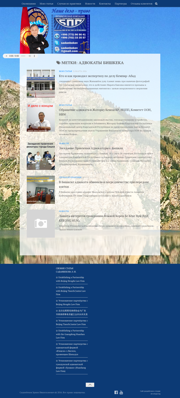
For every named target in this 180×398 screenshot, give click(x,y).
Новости (90, 3)
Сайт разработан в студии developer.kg (150, 392)
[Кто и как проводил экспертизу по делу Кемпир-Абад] (41, 84)
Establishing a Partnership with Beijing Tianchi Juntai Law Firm (71, 291)
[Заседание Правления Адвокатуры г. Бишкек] (41, 156)
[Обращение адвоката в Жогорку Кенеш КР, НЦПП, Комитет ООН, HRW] (41, 117)
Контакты (105, 3)
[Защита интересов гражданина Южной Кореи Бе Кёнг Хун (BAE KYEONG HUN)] (41, 224)
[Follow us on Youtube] (121, 392)
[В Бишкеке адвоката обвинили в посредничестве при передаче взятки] (41, 190)
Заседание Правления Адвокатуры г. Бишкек (91, 148)
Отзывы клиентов (141, 3)
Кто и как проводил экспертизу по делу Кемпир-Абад (97, 76)
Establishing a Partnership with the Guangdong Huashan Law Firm (70, 334)
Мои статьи (46, 3)
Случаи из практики (69, 3)
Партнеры (121, 3)
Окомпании (29, 3)
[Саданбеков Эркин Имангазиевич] (116, 392)
